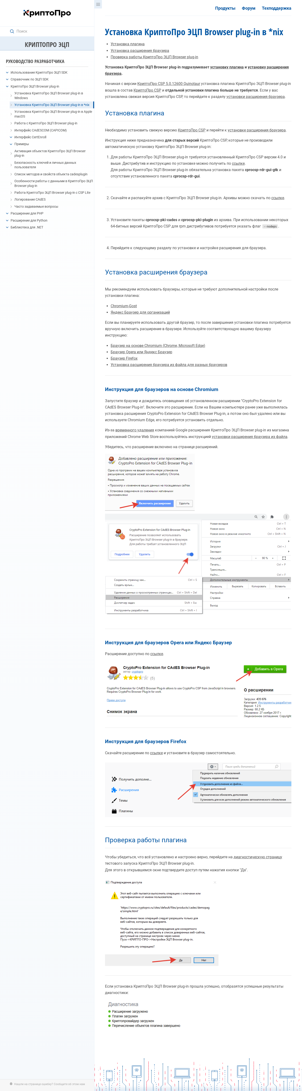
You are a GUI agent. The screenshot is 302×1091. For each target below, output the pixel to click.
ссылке (238, 163)
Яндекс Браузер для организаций (140, 312)
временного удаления (134, 430)
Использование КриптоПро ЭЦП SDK (39, 72)
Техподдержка (276, 8)
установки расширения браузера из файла (249, 436)
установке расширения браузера (257, 130)
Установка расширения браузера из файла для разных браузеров (169, 364)
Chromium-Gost (124, 306)
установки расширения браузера (255, 96)
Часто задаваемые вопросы (36, 206)
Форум (249, 8)
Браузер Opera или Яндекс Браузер (141, 352)
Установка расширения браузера (140, 50)
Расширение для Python (29, 220)
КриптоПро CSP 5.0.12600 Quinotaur (168, 83)
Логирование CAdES (30, 199)
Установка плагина (128, 44)
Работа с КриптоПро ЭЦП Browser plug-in (45, 123)
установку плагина (227, 67)
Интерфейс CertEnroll (30, 137)
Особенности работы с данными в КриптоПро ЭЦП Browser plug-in (53, 183)
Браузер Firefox (124, 358)
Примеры (21, 144)
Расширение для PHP (27, 213)
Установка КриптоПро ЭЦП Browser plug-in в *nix (51, 105)
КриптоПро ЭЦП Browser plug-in (35, 86)
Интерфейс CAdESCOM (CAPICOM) (40, 130)
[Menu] (98, 4)
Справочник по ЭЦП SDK (30, 79)
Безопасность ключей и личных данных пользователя (45, 165)
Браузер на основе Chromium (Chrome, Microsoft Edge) (158, 345)
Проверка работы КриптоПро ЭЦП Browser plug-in (154, 57)
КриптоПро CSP (147, 90)
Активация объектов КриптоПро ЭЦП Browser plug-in (50, 153)
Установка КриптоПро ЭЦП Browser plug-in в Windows (48, 95)
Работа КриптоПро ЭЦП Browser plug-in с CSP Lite (52, 192)
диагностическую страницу (258, 857)
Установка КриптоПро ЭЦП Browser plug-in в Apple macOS (53, 114)
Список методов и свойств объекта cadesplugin (51, 174)
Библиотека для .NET (27, 227)
